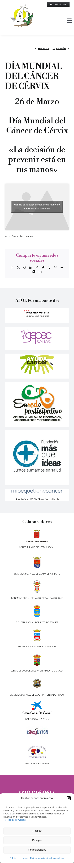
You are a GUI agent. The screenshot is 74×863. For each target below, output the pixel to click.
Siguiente (59, 48)
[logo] (37, 490)
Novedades (26, 236)
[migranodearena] (37, 309)
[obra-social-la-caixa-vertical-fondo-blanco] (37, 702)
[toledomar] (37, 747)
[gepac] (37, 328)
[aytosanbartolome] (37, 581)
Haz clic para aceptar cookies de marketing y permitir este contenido (37, 206)
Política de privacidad (14, 820)
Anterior (43, 48)
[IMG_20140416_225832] (37, 383)
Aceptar (37, 830)
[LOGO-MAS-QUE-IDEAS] (37, 431)
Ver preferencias (37, 849)
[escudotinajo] (37, 678)
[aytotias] (37, 630)
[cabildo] (37, 531)
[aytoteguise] (37, 606)
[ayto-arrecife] (37, 557)
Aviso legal (58, 858)
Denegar (37, 840)
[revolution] (37, 727)
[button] (69, 798)
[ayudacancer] (37, 355)
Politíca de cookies (19, 858)
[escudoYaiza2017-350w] (37, 654)
